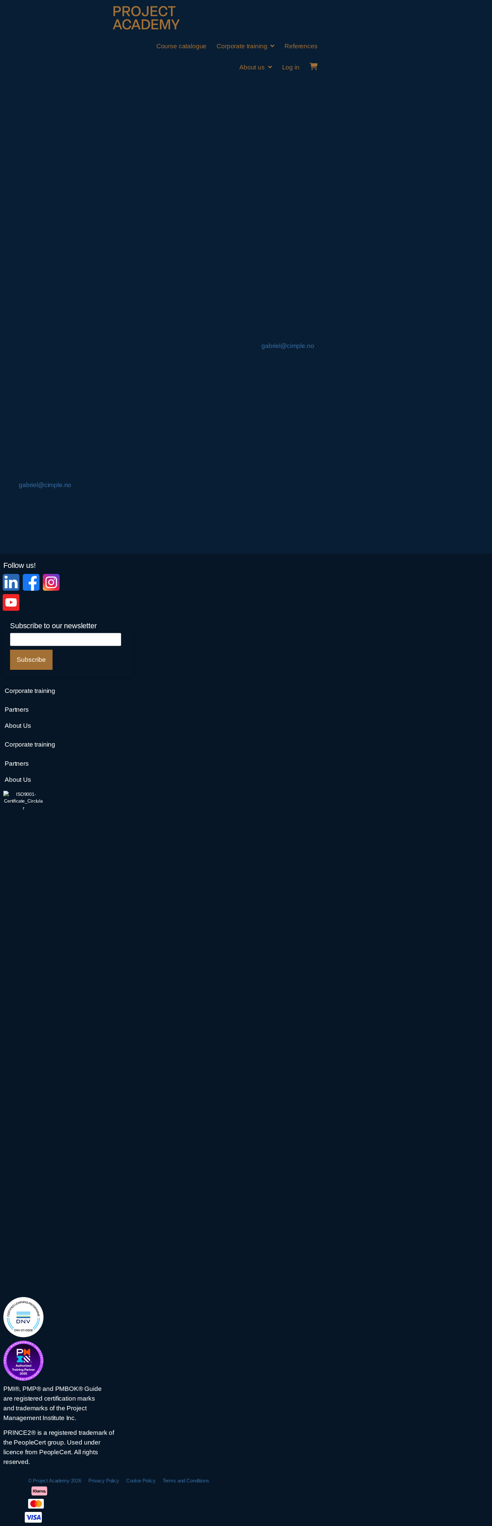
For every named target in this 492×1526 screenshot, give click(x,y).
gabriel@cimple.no (287, 345)
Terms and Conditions (186, 1480)
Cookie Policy (141, 1480)
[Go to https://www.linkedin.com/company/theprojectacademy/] (11, 582)
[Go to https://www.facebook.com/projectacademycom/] (31, 582)
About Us (18, 725)
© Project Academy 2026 (54, 1480)
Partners (17, 709)
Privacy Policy (103, 1480)
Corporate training (30, 690)
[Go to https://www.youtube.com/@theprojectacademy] (11, 602)
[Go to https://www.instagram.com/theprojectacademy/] (51, 582)
